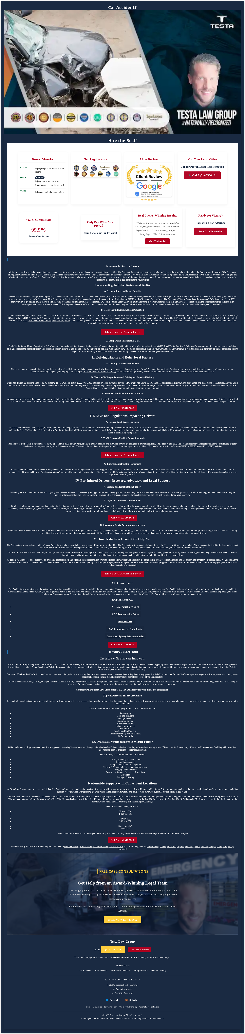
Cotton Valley (153, 846)
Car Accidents (14, 664)
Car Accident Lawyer (160, 957)
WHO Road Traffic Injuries (170, 346)
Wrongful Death (140, 970)
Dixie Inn (171, 846)
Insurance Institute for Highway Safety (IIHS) (49, 320)
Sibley (231, 846)
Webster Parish (116, 846)
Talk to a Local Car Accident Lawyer (123, 332)
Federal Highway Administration (84, 430)
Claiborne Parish (100, 846)
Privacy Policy (110, 1007)
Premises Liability (158, 970)
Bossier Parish (86, 846)
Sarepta (212, 846)
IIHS (211, 446)
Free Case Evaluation (210, 231)
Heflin (197, 846)
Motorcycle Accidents (121, 970)
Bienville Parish (71, 846)
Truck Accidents (101, 970)
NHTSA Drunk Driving (143, 385)
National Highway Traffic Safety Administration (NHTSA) (184, 296)
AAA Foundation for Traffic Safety (99, 371)
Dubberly (189, 846)
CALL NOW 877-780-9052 (122, 919)
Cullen (163, 846)
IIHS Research (125, 621)
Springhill (122, 849)
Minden (204, 846)
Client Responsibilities (149, 1007)
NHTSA (194, 446)
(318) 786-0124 (113, 949)
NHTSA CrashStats (31, 318)
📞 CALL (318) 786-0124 (202, 175)
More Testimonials (157, 241)
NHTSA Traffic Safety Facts (125, 607)
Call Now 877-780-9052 (122, 408)
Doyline (180, 846)
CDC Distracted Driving (137, 383)
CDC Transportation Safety (111, 302)
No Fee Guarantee (94, 1007)
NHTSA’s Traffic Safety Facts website (145, 299)
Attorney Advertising (128, 1007)
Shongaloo (222, 846)
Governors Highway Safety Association (77, 472)
